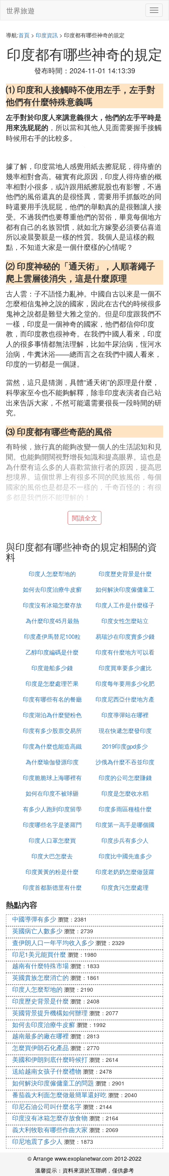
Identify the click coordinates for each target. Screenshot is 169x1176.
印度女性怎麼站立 (125, 620)
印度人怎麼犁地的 (52, 573)
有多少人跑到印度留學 (52, 809)
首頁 (23, 35)
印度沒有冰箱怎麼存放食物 (50, 1117)
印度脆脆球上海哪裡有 (52, 777)
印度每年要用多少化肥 (125, 683)
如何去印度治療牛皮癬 (52, 589)
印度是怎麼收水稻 (125, 793)
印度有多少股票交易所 (52, 730)
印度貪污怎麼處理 (125, 887)
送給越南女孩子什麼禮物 (46, 1071)
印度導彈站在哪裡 (125, 715)
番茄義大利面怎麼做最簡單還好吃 (59, 1094)
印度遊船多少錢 (52, 667)
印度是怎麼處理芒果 (52, 683)
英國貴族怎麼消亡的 (40, 977)
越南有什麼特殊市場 (40, 965)
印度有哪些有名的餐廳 (52, 699)
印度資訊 (47, 35)
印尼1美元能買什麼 (39, 954)
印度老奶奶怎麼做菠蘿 (125, 871)
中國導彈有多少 (34, 918)
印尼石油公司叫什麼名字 (46, 1106)
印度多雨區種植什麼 (125, 809)
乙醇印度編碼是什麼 (52, 652)
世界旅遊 (20, 10)
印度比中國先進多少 (125, 856)
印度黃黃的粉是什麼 (52, 871)
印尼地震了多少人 (37, 1141)
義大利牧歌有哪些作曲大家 (50, 1129)
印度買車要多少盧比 (125, 667)
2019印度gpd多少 (125, 746)
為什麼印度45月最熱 (52, 620)
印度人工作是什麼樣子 (125, 605)
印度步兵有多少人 (125, 840)
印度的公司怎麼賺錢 (125, 777)
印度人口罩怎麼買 (52, 840)
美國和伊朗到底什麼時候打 (50, 1059)
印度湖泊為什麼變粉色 (52, 715)
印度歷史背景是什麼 (125, 573)
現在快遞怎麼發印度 (125, 730)
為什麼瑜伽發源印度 (52, 762)
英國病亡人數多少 (37, 930)
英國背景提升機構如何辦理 (50, 1012)
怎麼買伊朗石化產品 (40, 1047)
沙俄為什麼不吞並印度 (125, 762)
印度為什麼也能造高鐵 (52, 746)
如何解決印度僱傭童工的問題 (53, 1082)
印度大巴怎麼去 (52, 856)
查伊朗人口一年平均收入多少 (53, 942)
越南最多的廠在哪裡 (40, 1035)
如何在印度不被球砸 (52, 793)
